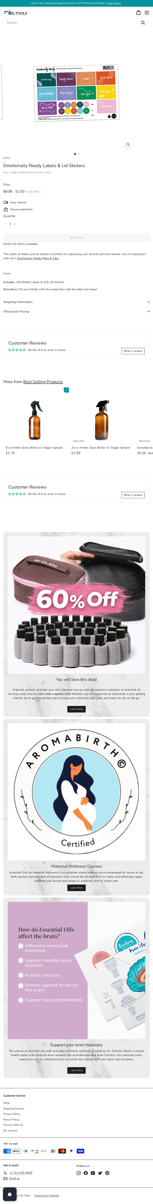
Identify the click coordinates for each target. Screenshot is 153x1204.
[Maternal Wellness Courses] (76, 791)
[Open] (10, 1194)
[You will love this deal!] (76, 605)
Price (6, 185)
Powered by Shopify (46, 1195)
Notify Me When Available (20, 244)
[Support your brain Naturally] (76, 970)
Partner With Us (13, 1125)
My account (10, 1130)
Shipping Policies (13, 1109)
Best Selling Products (43, 381)
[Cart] (138, 12)
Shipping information (18, 302)
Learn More (114, 3)
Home (6, 158)
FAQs (6, 1103)
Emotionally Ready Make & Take (38, 258)
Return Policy (11, 1119)
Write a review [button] (133, 351)
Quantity (9, 216)
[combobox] (76, 22)
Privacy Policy (12, 1114)
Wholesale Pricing (16, 311)
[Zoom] (128, 144)
